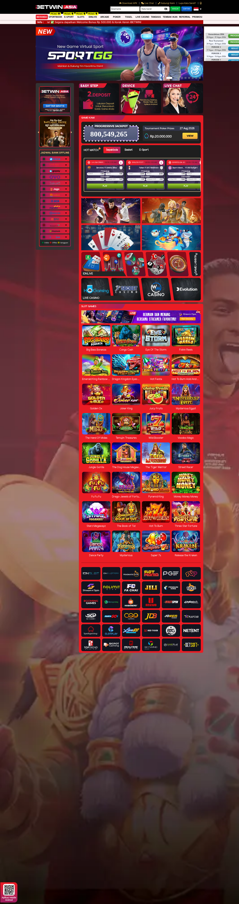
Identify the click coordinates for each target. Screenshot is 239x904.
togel (128, 17)
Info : (40, 22)
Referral (184, 17)
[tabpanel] (143, 175)
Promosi (197, 17)
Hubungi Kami (167, 3)
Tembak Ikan (170, 17)
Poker (116, 17)
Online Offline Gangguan (56, 243)
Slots (80, 17)
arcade (104, 17)
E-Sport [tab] (144, 149)
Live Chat (149, 3)
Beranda (42, 17)
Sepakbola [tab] (112, 149)
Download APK (130, 3)
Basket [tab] (129, 149)
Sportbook (55, 17)
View (190, 133)
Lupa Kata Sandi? (188, 3)
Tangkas (156, 17)
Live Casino (142, 17)
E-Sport (69, 17)
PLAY (105, 186)
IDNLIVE (93, 17)
